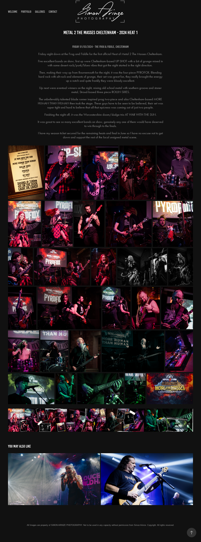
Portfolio (26, 11)
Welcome (12, 11)
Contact (53, 11)
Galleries (40, 11)
